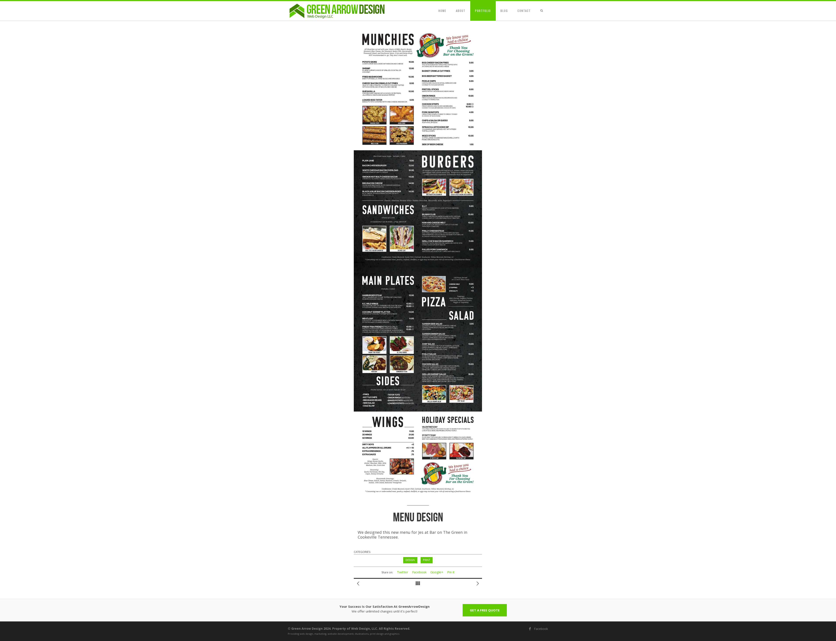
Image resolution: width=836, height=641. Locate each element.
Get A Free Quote (485, 610)
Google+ (436, 572)
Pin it (451, 572)
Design (410, 560)
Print (426, 560)
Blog (504, 10)
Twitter (402, 572)
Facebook (419, 572)
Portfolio (483, 10)
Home (442, 10)
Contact (524, 10)
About (460, 10)
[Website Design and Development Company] (337, 11)
